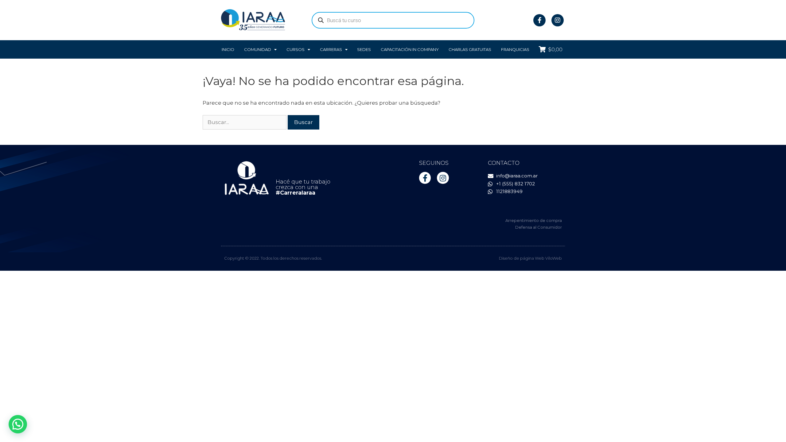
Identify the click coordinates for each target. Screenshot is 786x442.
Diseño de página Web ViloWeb (530, 258)
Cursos (295, 49)
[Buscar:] (245, 122)
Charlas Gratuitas (470, 49)
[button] (18, 424)
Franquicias (515, 49)
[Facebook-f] (539, 20)
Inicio (228, 49)
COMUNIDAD (257, 49)
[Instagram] (557, 20)
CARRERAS (331, 49)
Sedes (364, 49)
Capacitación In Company (410, 49)
